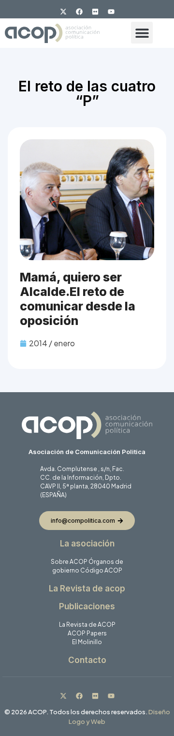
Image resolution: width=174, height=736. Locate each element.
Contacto (87, 660)
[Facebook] (79, 11)
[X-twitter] (63, 11)
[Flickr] (95, 11)
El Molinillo (87, 642)
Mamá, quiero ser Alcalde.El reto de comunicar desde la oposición (77, 299)
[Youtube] (111, 11)
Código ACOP (101, 570)
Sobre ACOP (69, 561)
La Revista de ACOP (87, 624)
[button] (142, 33)
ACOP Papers (87, 633)
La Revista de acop (87, 588)
